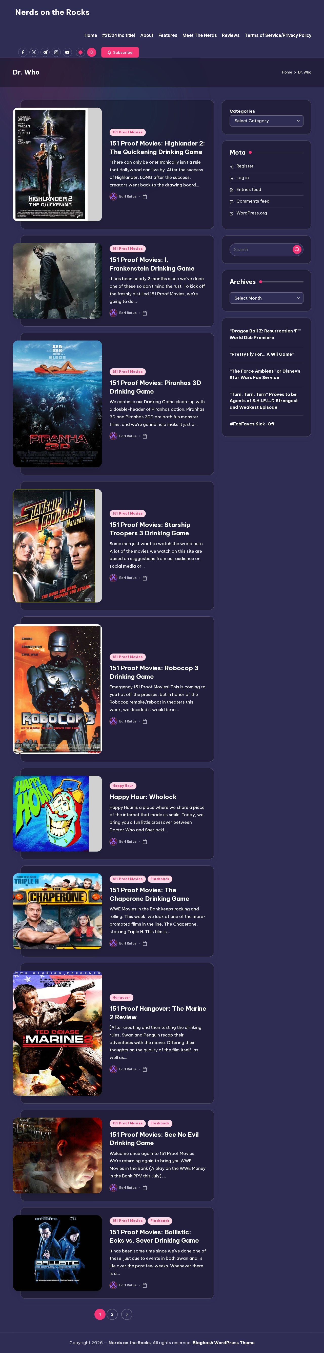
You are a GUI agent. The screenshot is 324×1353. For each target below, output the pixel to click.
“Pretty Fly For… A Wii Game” (262, 354)
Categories (242, 111)
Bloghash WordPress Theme (224, 1342)
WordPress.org (251, 213)
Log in (242, 177)
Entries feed (248, 189)
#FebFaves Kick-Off (252, 424)
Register (245, 166)
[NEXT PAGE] (126, 1314)
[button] (120, 52)
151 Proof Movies (128, 132)
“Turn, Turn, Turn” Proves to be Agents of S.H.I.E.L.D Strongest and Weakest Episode (264, 400)
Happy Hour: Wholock (143, 797)
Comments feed (253, 201)
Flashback (160, 879)
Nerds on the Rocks (52, 12)
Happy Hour (123, 786)
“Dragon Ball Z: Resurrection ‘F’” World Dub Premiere (265, 334)
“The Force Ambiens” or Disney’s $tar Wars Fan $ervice (265, 374)
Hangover (121, 997)
